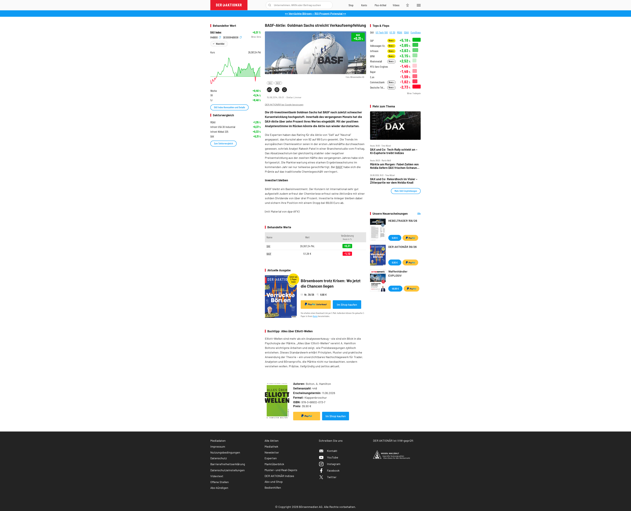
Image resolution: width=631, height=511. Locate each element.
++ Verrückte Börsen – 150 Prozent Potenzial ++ (315, 13)
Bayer (373, 72)
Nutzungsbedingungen (225, 452)
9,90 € (395, 237)
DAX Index (215, 32)
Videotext (216, 476)
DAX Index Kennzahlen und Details (229, 107)
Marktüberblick (274, 464)
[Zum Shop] (351, 5)
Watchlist (220, 43)
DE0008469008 (231, 36)
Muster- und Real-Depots (281, 470)
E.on (372, 77)
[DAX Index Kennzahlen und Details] (235, 71)
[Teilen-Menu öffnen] (269, 89)
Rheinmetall (376, 61)
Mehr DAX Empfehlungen (406, 190)
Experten (271, 458)
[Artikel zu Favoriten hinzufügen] (284, 89)
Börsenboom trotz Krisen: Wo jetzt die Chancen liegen (331, 283)
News (391, 40)
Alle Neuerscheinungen (415, 213)
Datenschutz (218, 458)
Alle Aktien (272, 440)
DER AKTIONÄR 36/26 (402, 247)
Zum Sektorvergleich (223, 143)
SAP (372, 40)
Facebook (333, 470)
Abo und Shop (274, 481)
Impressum (217, 446)
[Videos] (396, 5)
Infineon (374, 51)
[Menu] (418, 5)
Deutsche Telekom (377, 87)
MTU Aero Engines (379, 66)
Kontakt (332, 451)
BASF (278, 82)
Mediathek (271, 446)
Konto (315, 316)
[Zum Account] (364, 5)
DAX (270, 82)
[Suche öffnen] (270, 5)
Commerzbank (377, 82)
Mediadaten (218, 440)
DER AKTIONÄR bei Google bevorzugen (284, 104)
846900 (214, 36)
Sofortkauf (321, 304)
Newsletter (272, 452)
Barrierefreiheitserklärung (227, 464)
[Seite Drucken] (276, 89)
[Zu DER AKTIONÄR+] (380, 5)
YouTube (332, 457)
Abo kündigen (219, 487)
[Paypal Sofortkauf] (306, 416)
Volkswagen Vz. (377, 45)
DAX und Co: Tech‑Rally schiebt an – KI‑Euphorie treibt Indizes (393, 151)
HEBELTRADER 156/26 (402, 220)
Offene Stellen (219, 482)
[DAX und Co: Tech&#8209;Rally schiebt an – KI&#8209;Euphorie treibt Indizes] (395, 125)
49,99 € (395, 288)
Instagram (333, 464)
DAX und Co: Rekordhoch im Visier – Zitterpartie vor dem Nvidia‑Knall (393, 180)
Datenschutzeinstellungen (227, 470)
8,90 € (395, 262)
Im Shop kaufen (347, 304)
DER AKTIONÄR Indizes (279, 476)
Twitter (332, 477)
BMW (372, 56)
